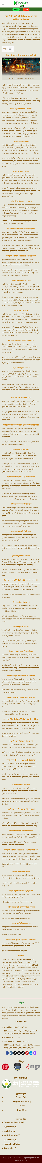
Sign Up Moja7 (10, 1126)
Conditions (22, 1110)
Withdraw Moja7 (12, 1135)
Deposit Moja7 (10, 1139)
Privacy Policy (22, 1097)
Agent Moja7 (10, 1148)
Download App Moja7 (14, 1122)
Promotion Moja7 (12, 1144)
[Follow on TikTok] (15, 1053)
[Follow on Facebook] (7, 1053)
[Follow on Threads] (23, 1053)
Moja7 (4, 29)
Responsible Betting (22, 1101)
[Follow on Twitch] (34, 1053)
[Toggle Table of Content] (9, 49)
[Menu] (3, 3)
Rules (22, 1105)
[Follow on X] (19, 1053)
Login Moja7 (9, 1131)
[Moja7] (21, 3)
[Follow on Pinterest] (27, 1053)
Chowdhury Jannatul (21, 1041)
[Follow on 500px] (31, 1053)
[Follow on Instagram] (11, 1053)
